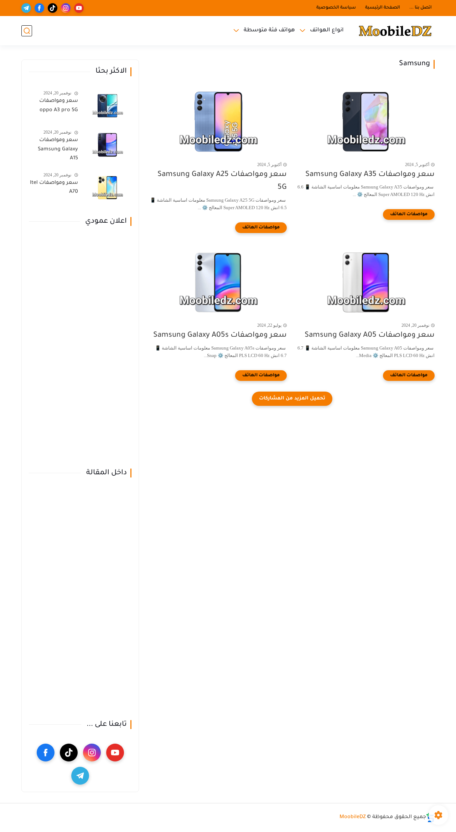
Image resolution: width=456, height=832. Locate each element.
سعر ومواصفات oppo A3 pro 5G (58, 105)
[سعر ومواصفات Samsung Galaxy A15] (107, 145)
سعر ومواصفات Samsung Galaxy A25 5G (222, 181)
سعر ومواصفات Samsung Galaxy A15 (58, 149)
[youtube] (79, 8)
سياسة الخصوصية (336, 7)
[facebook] (39, 8)
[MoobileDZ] (395, 30)
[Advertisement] (80, 347)
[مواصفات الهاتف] (409, 214)
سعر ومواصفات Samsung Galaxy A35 (370, 175)
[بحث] (26, 30)
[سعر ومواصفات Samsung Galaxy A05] (366, 282)
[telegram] (26, 8)
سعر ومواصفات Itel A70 (54, 187)
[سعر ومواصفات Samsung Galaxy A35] (366, 121)
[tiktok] (52, 8)
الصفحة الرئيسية (382, 7)
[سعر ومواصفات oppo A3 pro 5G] (107, 106)
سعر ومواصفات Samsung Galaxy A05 (370, 335)
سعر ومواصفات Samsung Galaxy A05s (220, 335)
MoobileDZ (353, 817)
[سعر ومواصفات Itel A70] (107, 187)
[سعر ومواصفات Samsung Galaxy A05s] (218, 282)
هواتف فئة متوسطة (269, 30)
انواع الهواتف (327, 30)
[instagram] (66, 8)
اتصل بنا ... (420, 7)
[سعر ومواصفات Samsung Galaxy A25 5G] (218, 121)
